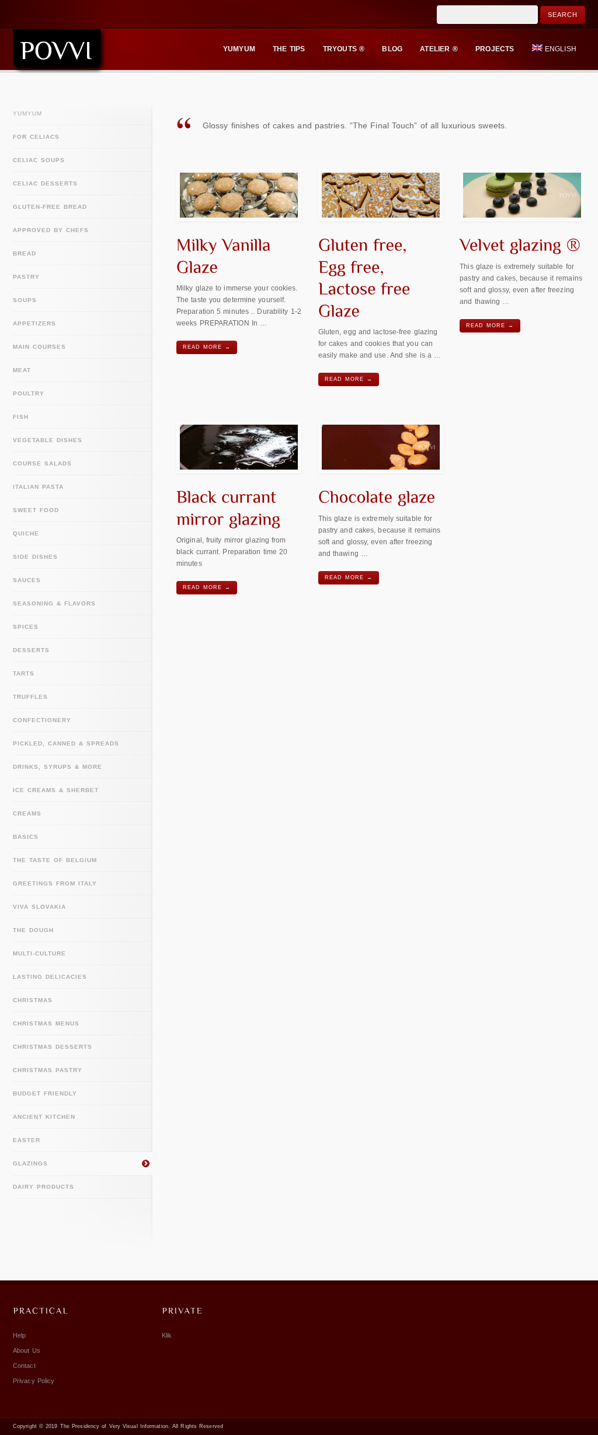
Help (19, 1335)
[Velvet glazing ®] (522, 195)
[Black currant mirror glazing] (238, 447)
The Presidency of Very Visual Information (114, 1426)
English (560, 49)
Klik (167, 1335)
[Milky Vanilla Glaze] (238, 195)
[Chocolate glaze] (380, 447)
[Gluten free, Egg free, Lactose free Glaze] (380, 195)
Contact (24, 1365)
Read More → (207, 347)
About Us (26, 1350)
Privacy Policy (33, 1380)
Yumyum (27, 113)
